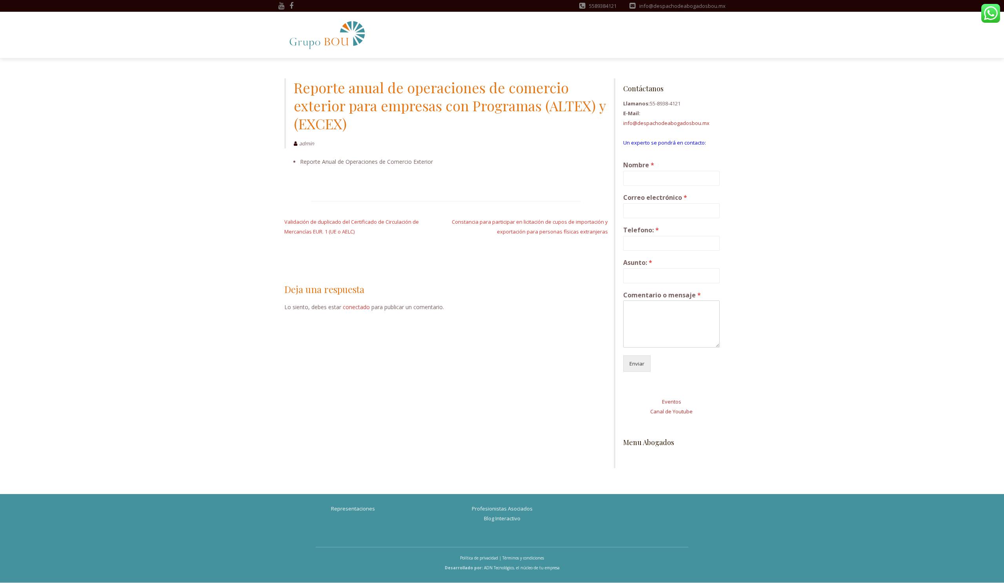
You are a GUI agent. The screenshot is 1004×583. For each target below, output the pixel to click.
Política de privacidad (479, 558)
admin (306, 143)
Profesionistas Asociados (502, 508)
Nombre (638, 165)
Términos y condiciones (523, 558)
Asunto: (637, 263)
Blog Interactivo (502, 518)
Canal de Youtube (671, 411)
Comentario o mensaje (662, 295)
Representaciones (353, 508)
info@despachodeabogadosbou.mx (666, 123)
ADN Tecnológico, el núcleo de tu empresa (522, 567)
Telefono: (641, 230)
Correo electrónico (655, 198)
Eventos (671, 401)
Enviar (636, 363)
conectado (356, 307)
